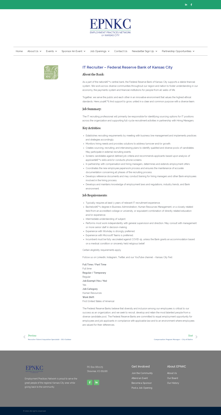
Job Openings (98, 51)
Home (19, 51)
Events (50, 51)
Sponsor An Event (72, 51)
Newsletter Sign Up (143, 51)
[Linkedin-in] (186, 4)
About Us (33, 51)
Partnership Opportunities (176, 51)
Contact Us (120, 51)
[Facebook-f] (191, 4)
